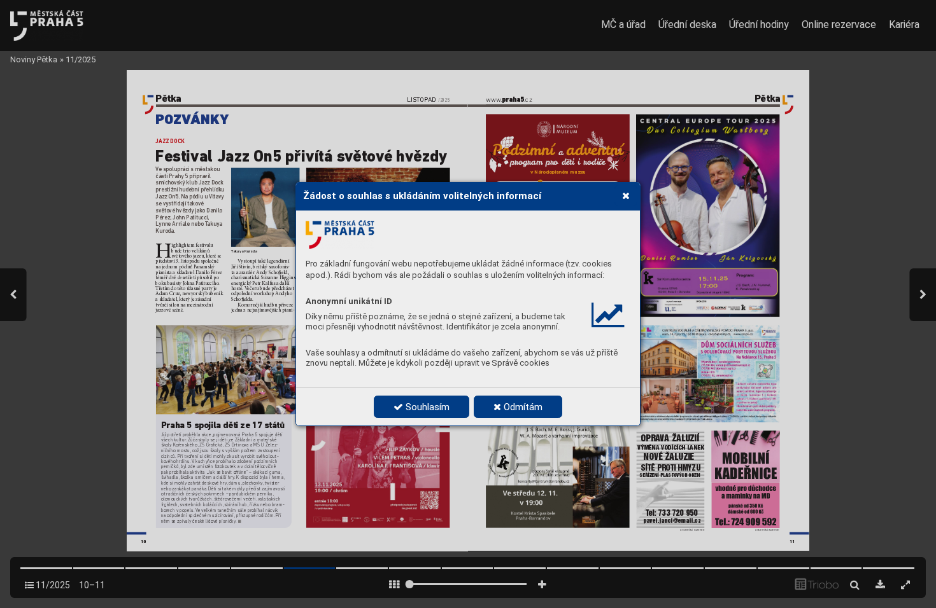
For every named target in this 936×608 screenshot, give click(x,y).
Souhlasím (426, 407)
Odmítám (521, 407)
